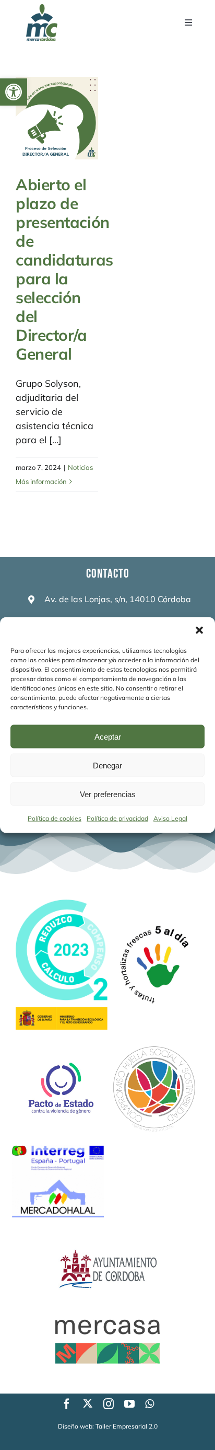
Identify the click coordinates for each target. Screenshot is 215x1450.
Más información (41, 481)
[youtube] (129, 1404)
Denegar (107, 765)
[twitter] (87, 1403)
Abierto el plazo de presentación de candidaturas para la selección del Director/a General (64, 269)
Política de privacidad (117, 818)
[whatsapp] (149, 1404)
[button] (13, 92)
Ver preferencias (108, 793)
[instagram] (108, 1404)
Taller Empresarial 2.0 (126, 1426)
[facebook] (67, 1404)
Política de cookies (54, 818)
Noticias (80, 467)
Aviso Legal (170, 818)
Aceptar (107, 736)
